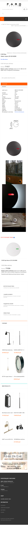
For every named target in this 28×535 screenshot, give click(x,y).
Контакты (3, 505)
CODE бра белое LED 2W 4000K (9, 260)
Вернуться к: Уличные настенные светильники (16, 52)
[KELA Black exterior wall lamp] (8, 400)
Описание (4, 83)
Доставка (3, 510)
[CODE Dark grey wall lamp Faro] (14, 39)
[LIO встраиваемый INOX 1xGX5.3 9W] (19, 364)
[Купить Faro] (14, 465)
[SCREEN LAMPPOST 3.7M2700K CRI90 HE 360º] (19, 337)
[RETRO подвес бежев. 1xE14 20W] (8, 364)
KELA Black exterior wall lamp (8, 412)
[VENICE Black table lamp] (8, 337)
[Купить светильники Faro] (14, 5)
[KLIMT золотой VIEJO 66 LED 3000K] (8, 427)
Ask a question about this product (8, 77)
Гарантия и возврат (5, 507)
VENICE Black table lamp (7, 350)
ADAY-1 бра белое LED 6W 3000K (18, 25)
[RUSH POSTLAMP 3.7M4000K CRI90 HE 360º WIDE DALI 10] (19, 400)
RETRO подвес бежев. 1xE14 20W (9, 376)
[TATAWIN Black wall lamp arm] (19, 427)
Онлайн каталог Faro (6, 499)
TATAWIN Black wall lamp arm (20, 439)
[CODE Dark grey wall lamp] (14, 124)
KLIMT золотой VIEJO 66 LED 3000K (9, 439)
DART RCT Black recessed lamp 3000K (10, 24)
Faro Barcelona (4, 59)
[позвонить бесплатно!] (14, 456)
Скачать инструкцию (19, 111)
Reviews (4, 86)
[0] (24, 9)
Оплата (2, 512)
